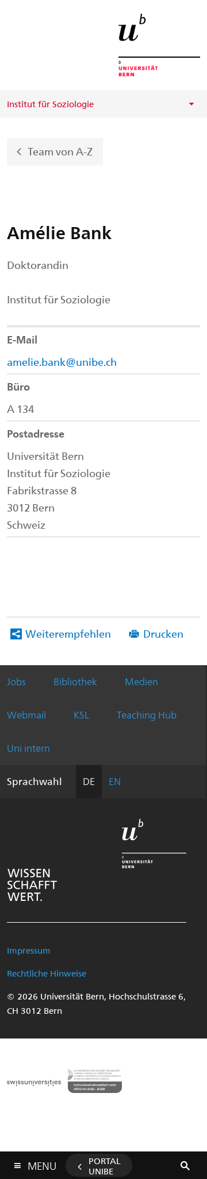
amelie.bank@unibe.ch (62, 361)
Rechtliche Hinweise (46, 973)
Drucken (163, 633)
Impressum (29, 950)
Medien (141, 681)
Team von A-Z (60, 150)
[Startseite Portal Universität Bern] (159, 45)
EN (115, 781)
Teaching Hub (147, 714)
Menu (42, 1163)
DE (89, 781)
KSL (81, 714)
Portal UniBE (105, 1166)
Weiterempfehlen (68, 633)
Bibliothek (75, 681)
